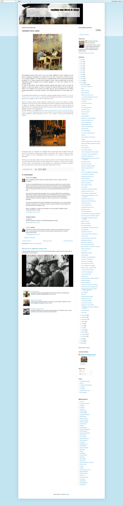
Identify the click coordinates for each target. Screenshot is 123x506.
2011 (81, 82)
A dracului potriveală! (86, 300)
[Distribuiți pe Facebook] (44, 169)
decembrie (84, 84)
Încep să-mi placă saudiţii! (87, 244)
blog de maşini (83, 473)
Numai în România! (86, 182)
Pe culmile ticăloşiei (86, 225)
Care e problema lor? (86, 122)
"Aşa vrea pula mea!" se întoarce (89, 234)
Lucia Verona (83, 436)
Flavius (81, 451)
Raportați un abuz (84, 347)
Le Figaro (82, 387)
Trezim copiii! (84, 236)
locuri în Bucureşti (84, 438)
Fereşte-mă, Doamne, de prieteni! (89, 284)
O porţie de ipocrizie (86, 298)
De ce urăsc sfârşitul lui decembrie (89, 172)
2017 (81, 70)
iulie (82, 323)
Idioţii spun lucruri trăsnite (87, 305)
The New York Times (85, 390)
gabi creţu (82, 449)
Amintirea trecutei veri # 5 (87, 176)
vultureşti (82, 409)
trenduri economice (84, 414)
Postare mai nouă (26, 241)
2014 (81, 76)
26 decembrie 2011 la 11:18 (33, 222)
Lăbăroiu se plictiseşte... (87, 242)
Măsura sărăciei (85, 92)
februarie (83, 334)
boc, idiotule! (84, 187)
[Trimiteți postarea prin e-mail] (35, 169)
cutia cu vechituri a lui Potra (86, 462)
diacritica (82, 457)
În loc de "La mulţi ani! (86, 86)
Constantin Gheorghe (92, 41)
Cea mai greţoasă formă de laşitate (89, 152)
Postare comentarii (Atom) (35, 243)
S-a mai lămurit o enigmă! (87, 174)
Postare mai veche (68, 241)
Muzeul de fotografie (85, 429)
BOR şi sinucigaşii (85, 223)
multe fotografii (83, 431)
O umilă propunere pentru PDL (88, 238)
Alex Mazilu (83, 481)
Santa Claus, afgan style (87, 156)
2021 (81, 61)
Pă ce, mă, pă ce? (85, 111)
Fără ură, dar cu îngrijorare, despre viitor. (34, 248)
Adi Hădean (83, 484)
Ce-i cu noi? (84, 250)
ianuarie (83, 336)
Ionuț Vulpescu (83, 440)
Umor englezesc (85, 147)
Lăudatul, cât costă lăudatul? (88, 257)
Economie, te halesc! (86, 163)
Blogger (67, 494)
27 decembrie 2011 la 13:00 (33, 234)
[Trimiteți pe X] (42, 169)
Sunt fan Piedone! (85, 178)
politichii (82, 425)
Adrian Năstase (84, 482)
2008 (81, 343)
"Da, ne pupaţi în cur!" (86, 205)
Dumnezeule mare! (86, 161)
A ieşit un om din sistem (36, 300)
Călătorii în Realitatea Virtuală (88, 354)
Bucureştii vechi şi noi (85, 470)
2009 (81, 341)
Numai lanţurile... (85, 116)
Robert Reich (83, 423)
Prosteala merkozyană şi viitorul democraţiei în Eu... (89, 289)
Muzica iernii (84, 145)
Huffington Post (83, 444)
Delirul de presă (85, 221)
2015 (81, 74)
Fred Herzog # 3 (91, 355)
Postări (82, 371)
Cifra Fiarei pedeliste (86, 211)
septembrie (84, 319)
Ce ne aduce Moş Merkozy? (88, 133)
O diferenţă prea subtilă (87, 296)
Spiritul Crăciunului (86, 248)
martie (83, 332)
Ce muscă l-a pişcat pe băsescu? (89, 154)
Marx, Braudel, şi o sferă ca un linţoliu (90, 246)
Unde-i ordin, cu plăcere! (87, 180)
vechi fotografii (83, 412)
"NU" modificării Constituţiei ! (88, 265)
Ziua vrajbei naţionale (86, 149)
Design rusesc (84, 276)
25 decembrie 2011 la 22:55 (33, 212)
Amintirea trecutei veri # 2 (87, 207)
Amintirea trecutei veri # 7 (87, 120)
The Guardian (83, 392)
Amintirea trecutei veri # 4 (87, 191)
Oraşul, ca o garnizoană (87, 126)
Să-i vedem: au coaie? (86, 302)
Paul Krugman (83, 427)
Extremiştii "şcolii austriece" (37, 309)
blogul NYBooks (84, 471)
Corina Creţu (83, 464)
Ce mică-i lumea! (35, 291)
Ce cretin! (83, 105)
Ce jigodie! (84, 101)
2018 (81, 68)
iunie (82, 325)
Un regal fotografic (85, 130)
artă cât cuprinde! (84, 477)
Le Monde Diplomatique (86, 385)
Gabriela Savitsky (84, 447)
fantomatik (82, 453)
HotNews (82, 405)
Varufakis (82, 407)
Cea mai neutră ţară (86, 274)
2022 (81, 59)
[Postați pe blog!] (40, 169)
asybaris (28, 227)
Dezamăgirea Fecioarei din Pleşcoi (90, 227)
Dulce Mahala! (83, 455)
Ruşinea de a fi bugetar (87, 261)
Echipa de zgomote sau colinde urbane (90, 141)
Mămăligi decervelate (86, 253)
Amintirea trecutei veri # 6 (87, 168)
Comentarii (83, 374)
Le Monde (82, 388)
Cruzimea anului (85, 109)
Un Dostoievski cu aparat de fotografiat (90, 213)
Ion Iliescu (82, 442)
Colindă (83, 135)
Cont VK (82, 401)
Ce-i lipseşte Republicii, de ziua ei (89, 97)
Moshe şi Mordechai (85, 433)
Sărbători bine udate (86, 124)
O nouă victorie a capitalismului (89, 193)
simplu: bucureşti (84, 420)
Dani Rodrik (83, 458)
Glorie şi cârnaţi (85, 90)
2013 (81, 78)
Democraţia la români (86, 184)
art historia (82, 479)
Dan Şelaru (83, 460)
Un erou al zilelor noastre (87, 269)
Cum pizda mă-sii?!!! (86, 107)
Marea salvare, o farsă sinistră (88, 267)
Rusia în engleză (84, 422)
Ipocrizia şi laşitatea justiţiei (88, 166)
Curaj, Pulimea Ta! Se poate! (88, 137)
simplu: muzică (83, 418)
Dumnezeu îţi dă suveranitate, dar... (90, 286)
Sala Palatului (84, 255)
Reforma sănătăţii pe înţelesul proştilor (90, 143)
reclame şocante (48, 113)
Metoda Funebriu (85, 209)
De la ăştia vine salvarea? (87, 263)
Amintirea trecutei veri (86, 231)
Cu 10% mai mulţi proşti (87, 272)
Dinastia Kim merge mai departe (89, 189)
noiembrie (84, 315)
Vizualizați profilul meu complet (86, 53)
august (83, 321)
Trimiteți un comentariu (29, 237)
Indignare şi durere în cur (87, 95)
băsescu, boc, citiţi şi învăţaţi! (88, 118)
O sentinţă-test (84, 229)
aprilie (83, 330)
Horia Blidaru (83, 446)
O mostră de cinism (86, 203)
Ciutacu (82, 466)
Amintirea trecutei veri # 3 (87, 198)
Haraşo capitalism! (85, 282)
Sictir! (82, 88)
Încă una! (83, 294)
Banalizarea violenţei (86, 240)
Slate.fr (81, 383)
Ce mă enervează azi (86, 103)
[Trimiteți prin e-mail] (38, 169)
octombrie (84, 317)
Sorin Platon (83, 416)
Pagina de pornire (47, 241)
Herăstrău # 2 (84, 114)
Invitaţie (83, 139)
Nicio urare (84, 312)
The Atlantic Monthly (85, 381)
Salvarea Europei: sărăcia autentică (90, 278)
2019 (81, 66)
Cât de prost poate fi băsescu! (88, 201)
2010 (81, 339)
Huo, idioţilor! (84, 292)
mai (82, 327)
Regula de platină (85, 280)
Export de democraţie (86, 99)
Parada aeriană (85, 310)
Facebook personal (84, 403)
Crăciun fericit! (84, 128)
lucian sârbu (83, 435)
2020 (81, 63)
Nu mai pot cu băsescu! (87, 259)
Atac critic (82, 475)
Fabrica (83, 170)
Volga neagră (83, 411)
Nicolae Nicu (29, 177)
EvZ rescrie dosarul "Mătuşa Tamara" (90, 215)
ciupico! (82, 468)
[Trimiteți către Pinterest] (45, 169)
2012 (81, 80)
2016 (81, 72)
